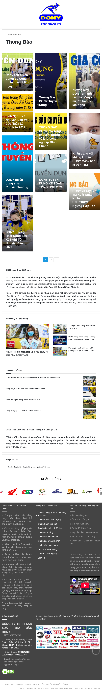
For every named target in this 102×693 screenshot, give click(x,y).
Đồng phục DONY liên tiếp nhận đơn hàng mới (25, 389)
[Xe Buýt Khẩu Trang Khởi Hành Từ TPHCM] (60, 329)
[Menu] (3, 15)
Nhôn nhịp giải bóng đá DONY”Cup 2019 (23, 400)
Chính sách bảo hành (48, 536)
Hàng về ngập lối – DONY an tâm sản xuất (23, 411)
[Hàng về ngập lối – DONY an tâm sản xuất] (89, 414)
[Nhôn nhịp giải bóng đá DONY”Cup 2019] (89, 403)
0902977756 (21, 654)
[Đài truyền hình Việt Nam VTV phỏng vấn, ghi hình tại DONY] (60, 351)
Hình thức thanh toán (48, 545)
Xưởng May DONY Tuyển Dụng (48, 101)
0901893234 (7, 654)
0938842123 (23, 652)
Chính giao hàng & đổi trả (50, 528)
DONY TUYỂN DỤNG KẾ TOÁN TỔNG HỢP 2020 (51, 183)
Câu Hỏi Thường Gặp (48, 553)
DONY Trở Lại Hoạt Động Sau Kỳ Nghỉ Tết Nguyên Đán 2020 (16, 239)
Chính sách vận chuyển (49, 541)
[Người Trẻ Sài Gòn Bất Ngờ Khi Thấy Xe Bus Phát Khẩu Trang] (27, 336)
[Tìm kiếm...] (99, 15)
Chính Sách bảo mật (47, 524)
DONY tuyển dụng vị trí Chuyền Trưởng (17, 183)
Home (9, 35)
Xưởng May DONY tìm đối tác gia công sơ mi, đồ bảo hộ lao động (83, 97)
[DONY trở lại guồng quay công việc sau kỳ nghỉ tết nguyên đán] (89, 381)
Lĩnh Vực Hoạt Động (47, 549)
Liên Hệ (41, 558)
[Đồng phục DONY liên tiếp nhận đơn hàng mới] (89, 392)
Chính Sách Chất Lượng (49, 519)
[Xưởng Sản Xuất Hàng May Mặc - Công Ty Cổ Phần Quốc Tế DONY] (51, 14)
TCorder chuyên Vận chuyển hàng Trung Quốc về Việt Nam (28, 467)
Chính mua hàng (45, 532)
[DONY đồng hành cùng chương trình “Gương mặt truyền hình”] (60, 340)
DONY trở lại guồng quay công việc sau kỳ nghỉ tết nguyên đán (33, 377)
